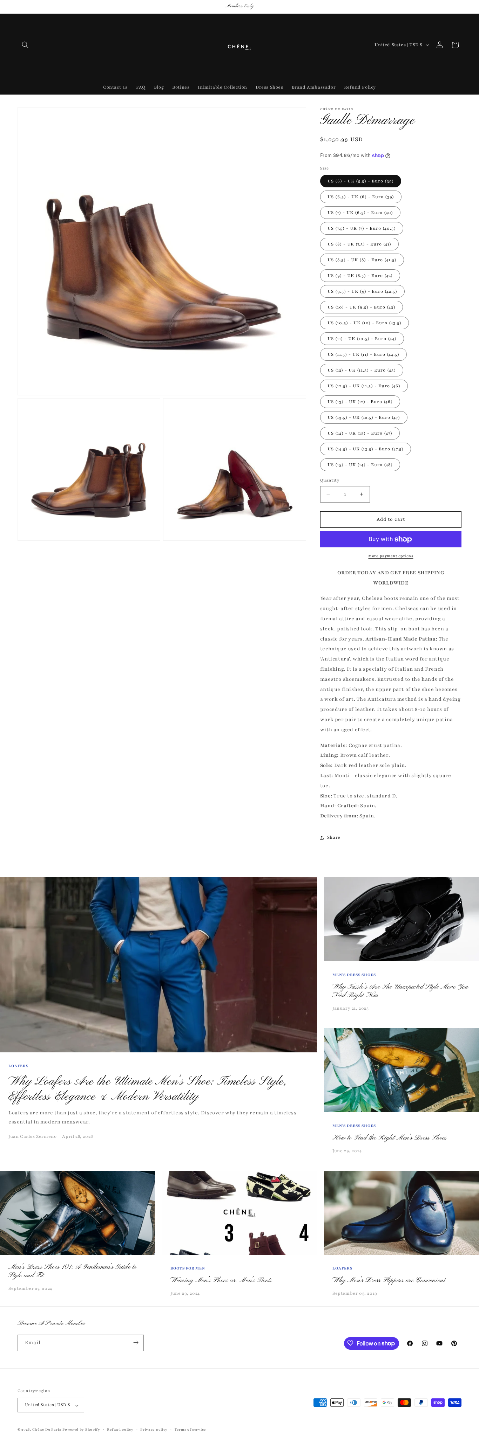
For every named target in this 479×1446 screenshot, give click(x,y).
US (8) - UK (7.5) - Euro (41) (359, 244)
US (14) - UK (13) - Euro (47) (360, 433)
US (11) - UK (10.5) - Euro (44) (362, 338)
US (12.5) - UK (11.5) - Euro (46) (364, 386)
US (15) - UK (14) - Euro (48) (360, 465)
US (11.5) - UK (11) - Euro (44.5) (363, 354)
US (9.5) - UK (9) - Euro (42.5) (362, 291)
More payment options (390, 556)
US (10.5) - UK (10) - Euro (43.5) (365, 323)
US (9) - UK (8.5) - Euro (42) (360, 275)
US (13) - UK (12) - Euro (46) (360, 401)
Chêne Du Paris (46, 1429)
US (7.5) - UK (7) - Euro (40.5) (362, 228)
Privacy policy (154, 1429)
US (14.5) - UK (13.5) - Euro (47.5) (366, 449)
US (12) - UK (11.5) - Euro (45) (362, 370)
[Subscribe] (135, 1342)
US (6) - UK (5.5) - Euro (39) (361, 181)
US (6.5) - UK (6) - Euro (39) (361, 197)
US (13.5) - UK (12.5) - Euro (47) (364, 417)
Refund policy (120, 1429)
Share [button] (333, 837)
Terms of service (190, 1429)
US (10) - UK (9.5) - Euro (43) (362, 307)
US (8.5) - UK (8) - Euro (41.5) (362, 260)
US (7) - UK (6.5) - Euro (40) (360, 212)
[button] (25, 45)
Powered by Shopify (81, 1429)
